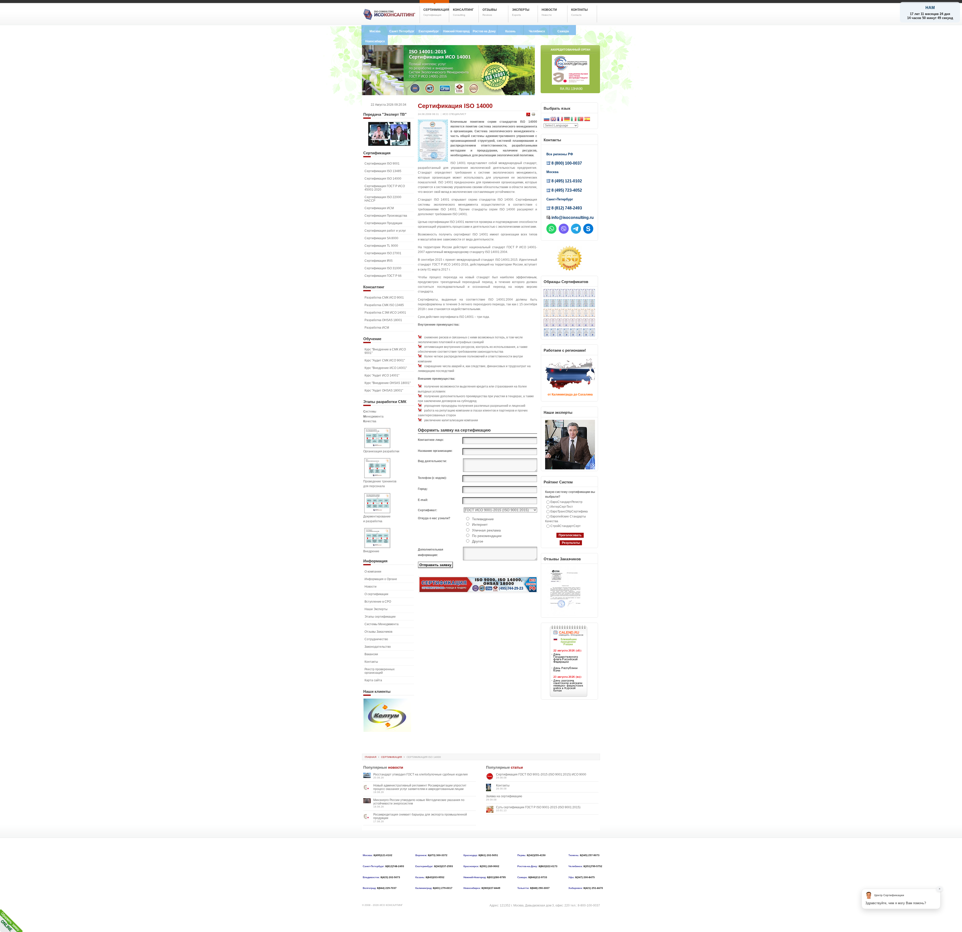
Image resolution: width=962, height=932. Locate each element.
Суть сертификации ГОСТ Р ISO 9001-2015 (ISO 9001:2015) (538, 807)
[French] (560, 119)
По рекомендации (487, 536)
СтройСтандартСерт (565, 526)
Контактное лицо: (431, 440)
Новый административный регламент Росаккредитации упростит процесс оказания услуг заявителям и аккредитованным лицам (419, 787)
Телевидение (483, 519)
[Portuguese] (580, 119)
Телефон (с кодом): (432, 478)
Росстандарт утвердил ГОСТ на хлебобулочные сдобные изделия (420, 774)
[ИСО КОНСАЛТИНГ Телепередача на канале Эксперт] (389, 145)
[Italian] (574, 119)
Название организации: (435, 451)
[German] (567, 119)
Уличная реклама (486, 530)
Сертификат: (427, 510)
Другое (477, 541)
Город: (423, 489)
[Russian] (547, 119)
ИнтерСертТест (561, 506)
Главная (370, 757)
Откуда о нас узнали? (434, 518)
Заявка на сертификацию (504, 796)
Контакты (503, 785)
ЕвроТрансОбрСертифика (569, 511)
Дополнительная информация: (430, 552)
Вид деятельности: (432, 461)
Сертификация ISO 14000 (455, 105)
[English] (553, 119)
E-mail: (423, 500)
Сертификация (391, 757)
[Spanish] (587, 119)
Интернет (480, 524)
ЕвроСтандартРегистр (566, 502)
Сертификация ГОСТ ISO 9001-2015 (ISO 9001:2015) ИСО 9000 (541, 774)
